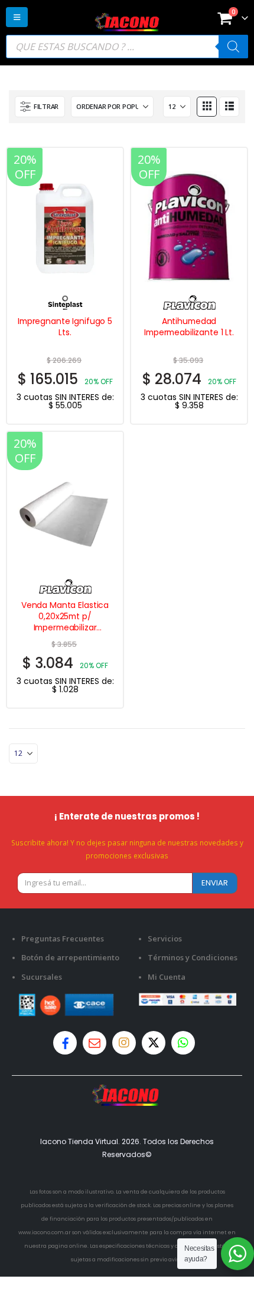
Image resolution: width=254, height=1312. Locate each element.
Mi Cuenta (166, 976)
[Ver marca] (65, 301)
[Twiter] (153, 1043)
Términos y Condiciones (192, 957)
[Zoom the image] (127, 1091)
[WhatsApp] (183, 1043)
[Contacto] (94, 1043)
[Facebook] (65, 1043)
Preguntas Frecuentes (62, 938)
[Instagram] (124, 1043)
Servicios (165, 938)
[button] (17, 17)
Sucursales (41, 976)
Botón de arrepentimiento (70, 957)
